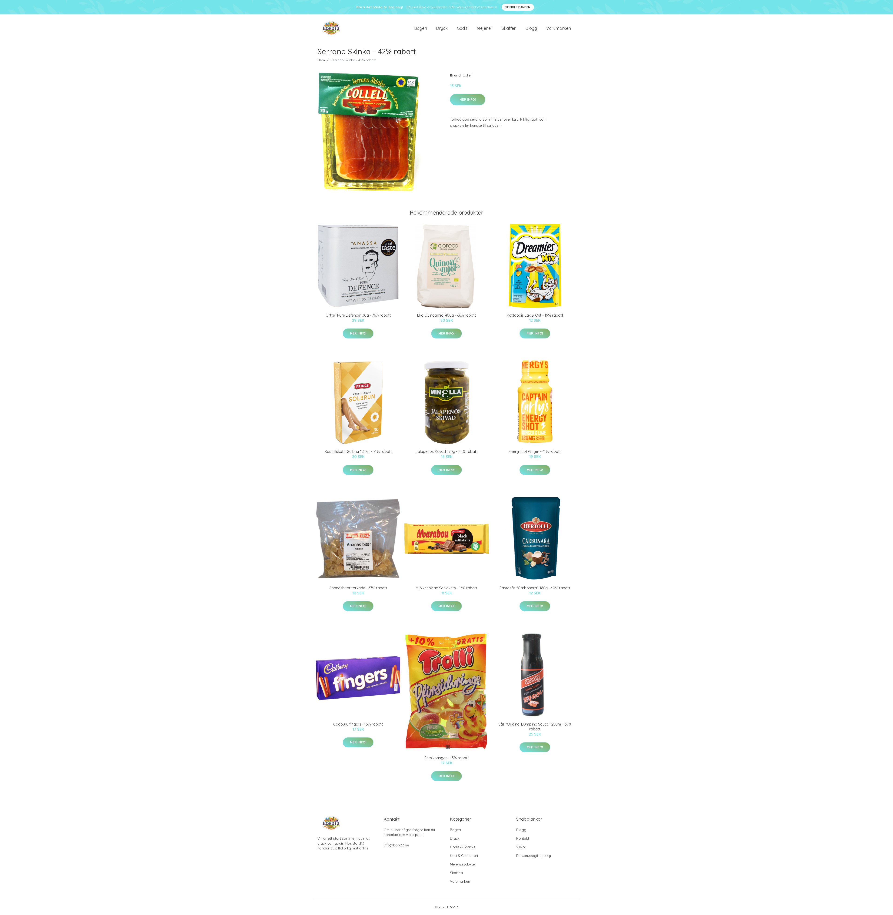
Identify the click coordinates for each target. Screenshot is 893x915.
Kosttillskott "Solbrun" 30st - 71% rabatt (358, 451)
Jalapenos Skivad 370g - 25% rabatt (446, 451)
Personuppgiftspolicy (533, 855)
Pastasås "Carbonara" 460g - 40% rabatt (535, 588)
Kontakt (522, 838)
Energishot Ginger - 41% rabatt (535, 451)
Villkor (521, 847)
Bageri (420, 28)
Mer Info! (468, 99)
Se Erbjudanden (517, 7)
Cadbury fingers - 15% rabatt (358, 724)
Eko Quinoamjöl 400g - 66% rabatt (446, 315)
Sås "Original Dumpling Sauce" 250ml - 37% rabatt (535, 726)
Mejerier (484, 28)
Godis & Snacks (462, 847)
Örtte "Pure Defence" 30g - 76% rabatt (358, 315)
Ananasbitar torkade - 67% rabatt (358, 588)
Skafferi (509, 28)
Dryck (442, 28)
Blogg (531, 28)
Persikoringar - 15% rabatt (446, 758)
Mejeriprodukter (463, 864)
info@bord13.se (396, 845)
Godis (462, 28)
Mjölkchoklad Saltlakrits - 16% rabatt (446, 588)
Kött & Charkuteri (464, 855)
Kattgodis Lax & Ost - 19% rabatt (535, 315)
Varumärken (558, 28)
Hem (321, 60)
